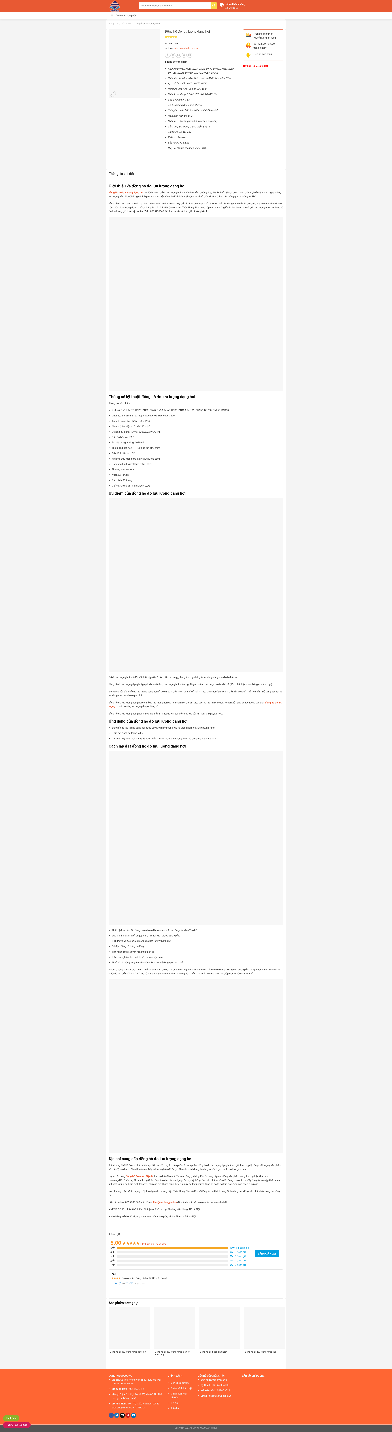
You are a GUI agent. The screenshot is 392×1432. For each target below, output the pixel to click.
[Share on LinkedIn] (189, 55)
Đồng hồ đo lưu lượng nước (147, 23)
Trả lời (116, 1283)
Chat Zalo (11, 1418)
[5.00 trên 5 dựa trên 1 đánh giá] (202, 36)
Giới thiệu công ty (180, 1382)
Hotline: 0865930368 (17, 1425)
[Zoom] (113, 94)
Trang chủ (113, 23)
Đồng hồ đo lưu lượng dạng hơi (126, 192)
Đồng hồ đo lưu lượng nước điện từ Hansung (172, 1353)
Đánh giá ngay (267, 1253)
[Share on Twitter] (172, 55)
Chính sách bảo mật (181, 1388)
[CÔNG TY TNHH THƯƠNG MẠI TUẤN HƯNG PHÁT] (121, 6)
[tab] (121, 174)
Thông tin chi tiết (121, 174)
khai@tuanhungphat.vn (165, 1202)
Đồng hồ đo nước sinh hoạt (213, 1352)
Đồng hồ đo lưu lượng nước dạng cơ (128, 1352)
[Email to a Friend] (178, 55)
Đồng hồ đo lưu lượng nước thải (260, 1352)
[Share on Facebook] (167, 55)
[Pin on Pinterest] (184, 55)
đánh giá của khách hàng (153, 1244)
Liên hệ (175, 1408)
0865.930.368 (231, 8)
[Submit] (214, 5)
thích (129, 1283)
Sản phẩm (126, 23)
